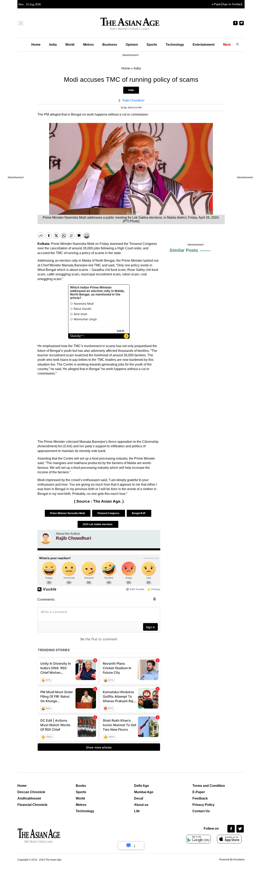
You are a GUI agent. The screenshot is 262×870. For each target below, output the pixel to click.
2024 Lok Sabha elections (98, 524)
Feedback (200, 798)
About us (141, 804)
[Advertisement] (98, 407)
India (53, 44)
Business (109, 44)
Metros (88, 44)
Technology (175, 44)
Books (81, 785)
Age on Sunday (232, 4)
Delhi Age (141, 785)
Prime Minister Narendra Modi (67, 513)
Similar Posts (183, 250)
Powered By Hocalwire (232, 859)
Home (36, 44)
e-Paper (216, 4)
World (70, 44)
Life (137, 811)
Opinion (132, 44)
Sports (152, 44)
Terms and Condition (208, 785)
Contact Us (201, 811)
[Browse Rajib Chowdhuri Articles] (46, 538)
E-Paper (198, 792)
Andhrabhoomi (29, 798)
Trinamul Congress (108, 513)
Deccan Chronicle (31, 792)
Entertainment (204, 44)
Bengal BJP (139, 513)
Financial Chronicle (32, 804)
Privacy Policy (203, 804)
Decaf (138, 798)
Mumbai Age (143, 792)
